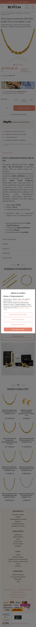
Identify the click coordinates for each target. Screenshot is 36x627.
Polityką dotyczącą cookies (20, 301)
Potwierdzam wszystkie (18, 329)
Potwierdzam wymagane (18, 324)
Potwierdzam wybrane (18, 319)
